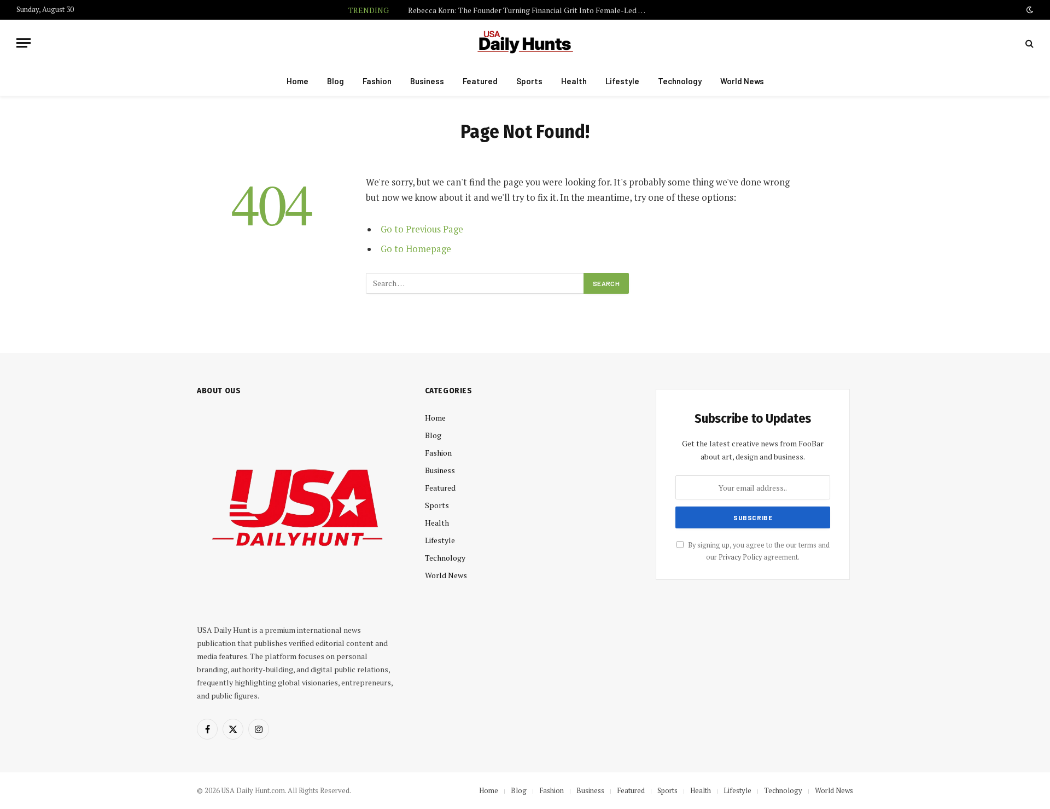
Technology (680, 81)
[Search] (1028, 43)
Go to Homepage (416, 249)
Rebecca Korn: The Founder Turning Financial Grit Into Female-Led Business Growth (531, 10)
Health (574, 81)
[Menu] (23, 43)
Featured (480, 81)
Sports (529, 81)
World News (742, 81)
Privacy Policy (740, 557)
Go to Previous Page (422, 229)
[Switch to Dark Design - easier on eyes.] (1029, 10)
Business (427, 81)
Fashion (377, 81)
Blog (335, 81)
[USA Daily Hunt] (525, 43)
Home (297, 81)
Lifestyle (622, 81)
